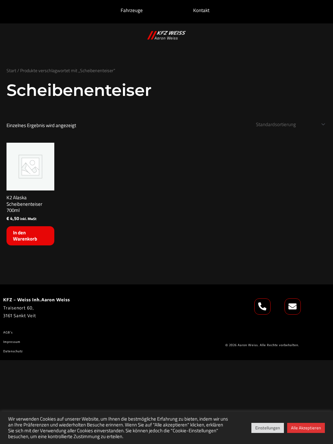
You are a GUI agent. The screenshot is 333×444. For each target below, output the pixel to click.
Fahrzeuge (132, 10)
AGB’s (8, 332)
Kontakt (201, 10)
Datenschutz (13, 351)
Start (11, 70)
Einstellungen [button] (267, 427)
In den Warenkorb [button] (25, 236)
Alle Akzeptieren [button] (306, 427)
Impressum (11, 342)
